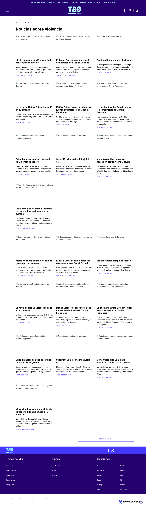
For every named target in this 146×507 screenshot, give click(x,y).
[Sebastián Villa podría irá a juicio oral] (75, 144)
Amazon (74, 2)
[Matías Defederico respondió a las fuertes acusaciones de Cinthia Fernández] (75, 92)
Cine (105, 2)
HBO (99, 2)
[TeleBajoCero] (38, 450)
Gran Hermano (11, 480)
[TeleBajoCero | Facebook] (125, 10)
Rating (65, 2)
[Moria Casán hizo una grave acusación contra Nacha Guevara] (115, 144)
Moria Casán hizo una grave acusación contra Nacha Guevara (113, 160)
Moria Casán (10, 475)
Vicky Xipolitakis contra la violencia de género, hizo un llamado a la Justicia (34, 211)
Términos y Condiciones (12, 498)
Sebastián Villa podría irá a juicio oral (73, 160)
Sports (111, 2)
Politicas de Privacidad (26, 498)
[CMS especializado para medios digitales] (124, 502)
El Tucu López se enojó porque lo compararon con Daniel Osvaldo (73, 61)
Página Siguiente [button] (106, 439)
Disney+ (92, 2)
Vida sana (123, 489)
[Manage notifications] (141, 502)
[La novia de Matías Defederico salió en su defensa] (34, 92)
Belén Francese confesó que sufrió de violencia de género (33, 160)
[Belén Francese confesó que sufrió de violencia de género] (34, 144)
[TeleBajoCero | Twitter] (130, 10)
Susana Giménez (12, 466)
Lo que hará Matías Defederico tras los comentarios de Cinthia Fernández (114, 110)
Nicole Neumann (11, 470)
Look (58, 2)
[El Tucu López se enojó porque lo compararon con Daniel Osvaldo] (75, 45)
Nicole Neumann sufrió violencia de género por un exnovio (34, 61)
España (54, 470)
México (54, 475)
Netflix (83, 2)
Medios (51, 2)
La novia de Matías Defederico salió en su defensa (34, 108)
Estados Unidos (57, 466)
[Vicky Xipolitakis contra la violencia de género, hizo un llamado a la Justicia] (34, 194)
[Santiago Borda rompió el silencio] (115, 45)
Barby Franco (10, 485)
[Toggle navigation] (7, 10)
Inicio (33, 2)
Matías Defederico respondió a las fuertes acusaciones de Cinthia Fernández (73, 110)
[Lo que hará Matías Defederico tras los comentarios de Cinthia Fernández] (115, 92)
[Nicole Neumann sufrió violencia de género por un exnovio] (34, 45)
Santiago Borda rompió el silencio (114, 60)
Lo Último (41, 2)
